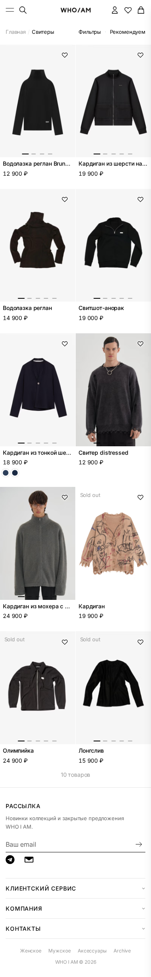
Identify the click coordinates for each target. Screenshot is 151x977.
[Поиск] (23, 10)
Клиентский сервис (41, 888)
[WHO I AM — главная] (75, 10)
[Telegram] (10, 859)
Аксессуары (92, 951)
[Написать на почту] (29, 859)
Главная (16, 32)
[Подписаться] (138, 844)
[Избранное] (128, 10)
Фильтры (90, 32)
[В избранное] (65, 55)
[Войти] (115, 10)
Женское (30, 951)
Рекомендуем (127, 32)
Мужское (59, 951)
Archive (122, 951)
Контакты (23, 928)
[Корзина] (141, 10)
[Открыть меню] (10, 10)
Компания (24, 908)
